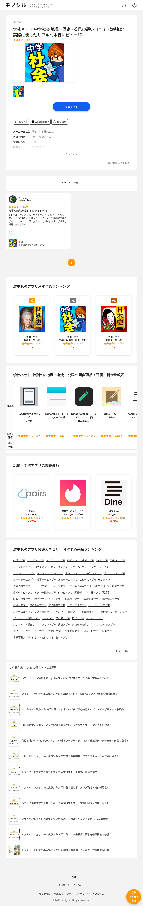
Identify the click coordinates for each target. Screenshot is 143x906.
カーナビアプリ (40, 586)
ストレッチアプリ (105, 624)
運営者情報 (44, 893)
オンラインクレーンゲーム (65, 566)
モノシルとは (80, 885)
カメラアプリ (55, 599)
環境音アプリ (109, 592)
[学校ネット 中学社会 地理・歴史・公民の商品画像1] (45, 62)
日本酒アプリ (63, 618)
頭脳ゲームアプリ (67, 579)
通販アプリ (64, 624)
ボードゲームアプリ (114, 573)
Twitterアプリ (117, 560)
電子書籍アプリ (56, 605)
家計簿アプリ (81, 592)
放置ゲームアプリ (46, 579)
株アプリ (96, 592)
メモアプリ (48, 618)
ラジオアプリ (105, 579)
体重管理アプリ (73, 631)
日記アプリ (78, 618)
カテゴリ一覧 (63, 885)
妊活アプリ (19, 560)
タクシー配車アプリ (45, 592)
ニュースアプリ (87, 579)
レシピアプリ (65, 592)
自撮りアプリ (20, 605)
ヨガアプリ (40, 631)
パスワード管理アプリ (68, 611)
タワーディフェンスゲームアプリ (83, 573)
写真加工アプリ (73, 599)
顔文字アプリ (41, 566)
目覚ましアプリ (92, 631)
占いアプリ (62, 637)
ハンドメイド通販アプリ (26, 624)
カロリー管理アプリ (83, 624)
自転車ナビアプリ (23, 592)
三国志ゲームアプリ (24, 579)
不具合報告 (98, 893)
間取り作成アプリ (23, 599)
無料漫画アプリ (38, 605)
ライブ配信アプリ (23, 566)
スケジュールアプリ (99, 605)
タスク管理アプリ (44, 611)
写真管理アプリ (92, 599)
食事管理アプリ (21, 637)
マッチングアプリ (55, 560)
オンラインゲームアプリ (95, 566)
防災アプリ (40, 599)
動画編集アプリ (110, 599)
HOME (71, 877)
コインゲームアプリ (24, 573)
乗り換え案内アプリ (80, 586)
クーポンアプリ (94, 618)
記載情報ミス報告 (120, 163)
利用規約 (58, 893)
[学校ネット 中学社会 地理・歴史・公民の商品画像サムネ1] (18, 91)
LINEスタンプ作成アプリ (80, 560)
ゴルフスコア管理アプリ (26, 618)
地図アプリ (99, 586)
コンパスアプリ (59, 586)
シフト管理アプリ (77, 605)
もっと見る (71, 153)
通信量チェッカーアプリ (114, 611)
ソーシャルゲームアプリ (50, 573)
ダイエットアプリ (23, 631)
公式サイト (71, 106)
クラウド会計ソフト (43, 637)
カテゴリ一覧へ (121, 651)
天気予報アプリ (21, 586)
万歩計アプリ (55, 631)
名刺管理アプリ (90, 611)
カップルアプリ (35, 560)
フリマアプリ (49, 624)
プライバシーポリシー (78, 893)
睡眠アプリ (108, 631)
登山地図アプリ (115, 586)
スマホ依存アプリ (23, 611)
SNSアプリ (102, 560)
